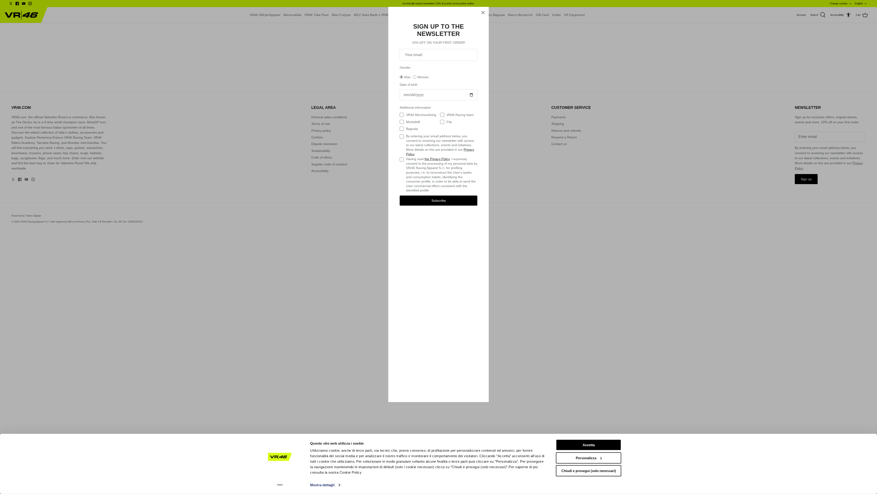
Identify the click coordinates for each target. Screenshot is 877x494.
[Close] (483, 13)
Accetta (589, 445)
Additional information (415, 107)
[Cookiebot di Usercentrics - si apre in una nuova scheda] (280, 485)
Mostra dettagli (322, 485)
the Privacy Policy (437, 159)
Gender (405, 67)
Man (407, 77)
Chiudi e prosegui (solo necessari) (588, 471)
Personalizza (586, 458)
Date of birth (408, 84)
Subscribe (438, 200)
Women (423, 77)
